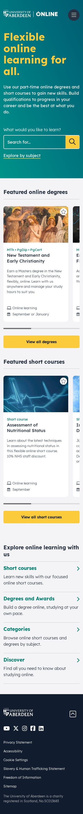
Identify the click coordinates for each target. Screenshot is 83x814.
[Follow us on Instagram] (24, 728)
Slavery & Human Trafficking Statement (34, 769)
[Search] (72, 142)
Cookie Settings (15, 760)
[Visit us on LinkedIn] (41, 728)
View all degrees (41, 341)
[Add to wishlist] (63, 211)
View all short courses (41, 517)
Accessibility (12, 751)
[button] (74, 15)
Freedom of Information (22, 777)
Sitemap (10, 786)
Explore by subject (22, 155)
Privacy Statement (17, 742)
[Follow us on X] (16, 728)
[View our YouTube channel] (6, 728)
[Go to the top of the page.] (73, 713)
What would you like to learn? (32, 129)
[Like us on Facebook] (32, 728)
